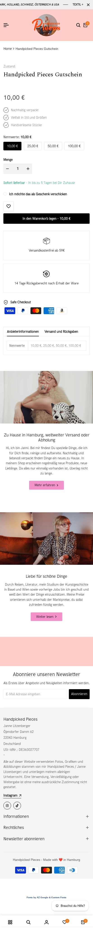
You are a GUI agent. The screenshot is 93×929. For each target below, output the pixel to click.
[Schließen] (87, 4)
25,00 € (32, 146)
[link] (46, 397)
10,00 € (12, 146)
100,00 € (74, 146)
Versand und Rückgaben (61, 331)
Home (7, 49)
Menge (8, 159)
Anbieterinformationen (23, 331)
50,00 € (53, 146)
